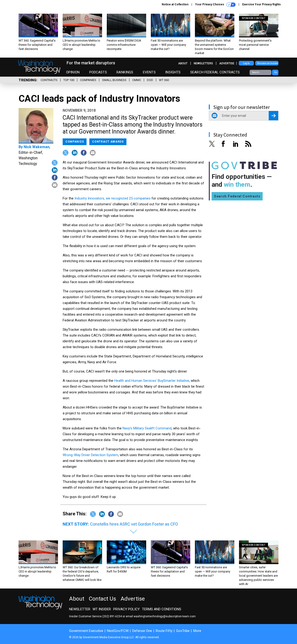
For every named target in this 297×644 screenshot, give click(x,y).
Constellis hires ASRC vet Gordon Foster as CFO (134, 524)
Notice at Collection (175, 4)
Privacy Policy (126, 609)
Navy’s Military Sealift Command (147, 428)
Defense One (142, 631)
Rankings (124, 72)
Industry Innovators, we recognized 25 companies (112, 198)
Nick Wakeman (36, 147)
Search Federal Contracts (215, 72)
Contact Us (102, 598)
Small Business (114, 80)
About (182, 63)
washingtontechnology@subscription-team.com (165, 616)
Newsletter (79, 609)
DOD (150, 80)
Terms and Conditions (161, 609)
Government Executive (86, 631)
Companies (88, 80)
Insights (173, 72)
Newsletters (203, 63)
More (197, 631)
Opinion (73, 72)
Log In (246, 63)
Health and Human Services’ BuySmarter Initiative (151, 381)
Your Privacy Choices (210, 4)
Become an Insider (267, 63)
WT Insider (102, 609)
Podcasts (98, 72)
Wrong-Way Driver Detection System (90, 455)
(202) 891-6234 (112, 616)
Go (275, 72)
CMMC (136, 80)
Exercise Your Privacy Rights (261, 4)
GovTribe (183, 631)
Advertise (226, 63)
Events (149, 72)
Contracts (49, 80)
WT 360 (164, 80)
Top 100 (68, 80)
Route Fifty (164, 631)
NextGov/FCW (118, 631)
